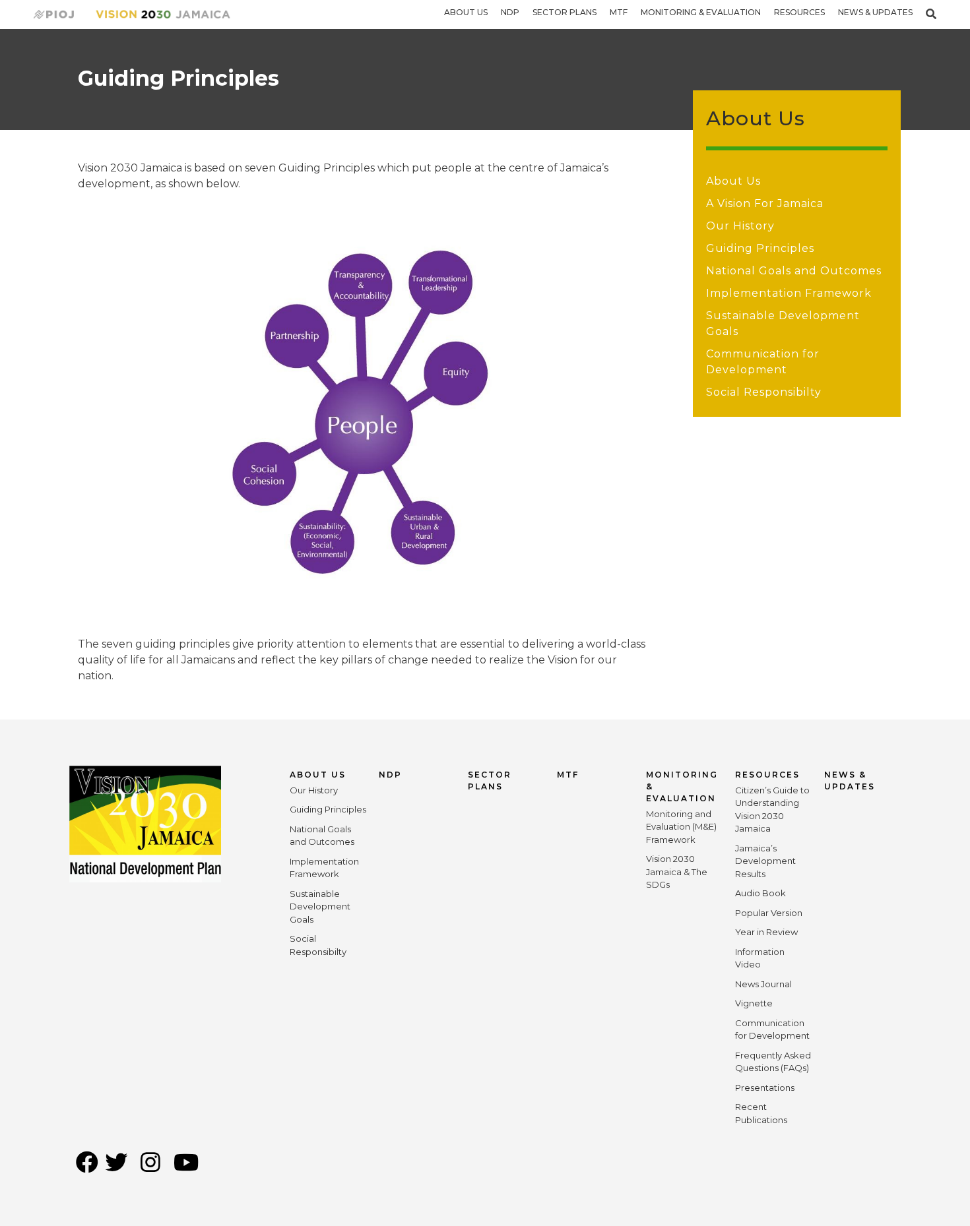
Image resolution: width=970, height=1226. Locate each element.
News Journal (763, 984)
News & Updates (875, 12)
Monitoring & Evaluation (701, 12)
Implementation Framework (789, 293)
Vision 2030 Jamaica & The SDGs (676, 871)
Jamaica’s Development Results (765, 861)
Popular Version (768, 912)
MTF (619, 12)
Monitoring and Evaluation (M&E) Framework (681, 827)
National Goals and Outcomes (794, 270)
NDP (510, 12)
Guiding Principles (760, 248)
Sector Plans (565, 12)
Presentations (764, 1087)
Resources (799, 12)
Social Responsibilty (764, 392)
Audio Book (760, 893)
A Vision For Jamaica (765, 203)
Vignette (754, 1003)
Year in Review (766, 932)
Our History (740, 226)
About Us (466, 12)
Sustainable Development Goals (320, 906)
